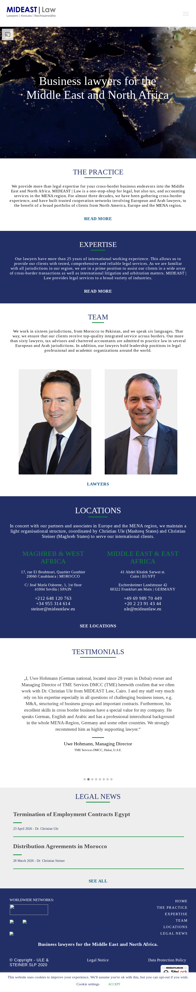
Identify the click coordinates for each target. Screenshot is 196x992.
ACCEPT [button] (114, 984)
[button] (85, 779)
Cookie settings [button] (87, 984)
